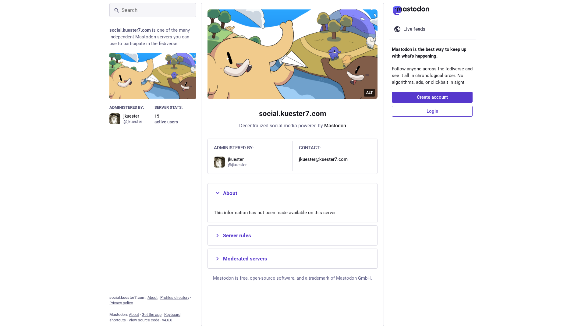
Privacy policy (121, 303)
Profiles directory (174, 297)
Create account (432, 97)
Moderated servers (245, 259)
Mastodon (335, 126)
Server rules (237, 235)
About (152, 297)
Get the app (151, 314)
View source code (144, 320)
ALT (369, 92)
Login (432, 111)
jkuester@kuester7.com (323, 159)
